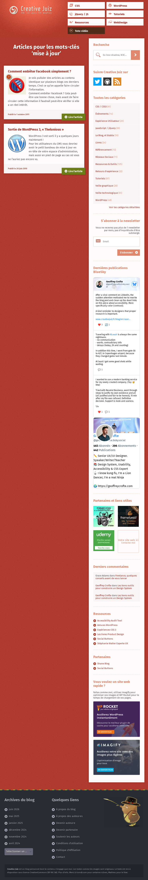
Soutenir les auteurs (68, 836)
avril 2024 (14, 843)
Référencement (105, 149)
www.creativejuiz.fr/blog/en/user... (113, 319)
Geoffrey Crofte (103, 585)
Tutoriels (102, 178)
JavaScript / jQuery (107, 128)
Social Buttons (105, 638)
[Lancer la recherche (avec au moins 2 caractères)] (135, 55)
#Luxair (113, 334)
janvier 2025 (16, 823)
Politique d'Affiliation (68, 850)
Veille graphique (106, 185)
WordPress (103, 200)
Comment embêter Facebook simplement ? (39, 71)
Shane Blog (103, 663)
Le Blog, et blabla (106, 135)
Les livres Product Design (110, 634)
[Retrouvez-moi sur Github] (107, 82)
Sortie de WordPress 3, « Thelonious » (36, 129)
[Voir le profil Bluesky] (135, 284)
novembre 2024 (17, 836)
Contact (60, 857)
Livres (100, 142)
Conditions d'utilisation (69, 843)
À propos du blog (65, 809)
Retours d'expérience (108, 171)
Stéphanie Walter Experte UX (112, 643)
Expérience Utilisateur (109, 121)
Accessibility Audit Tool (109, 620)
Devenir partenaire (67, 829)
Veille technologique (108, 193)
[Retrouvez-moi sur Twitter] (97, 82)
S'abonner (127, 252)
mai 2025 (14, 816)
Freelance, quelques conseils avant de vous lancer (116, 577)
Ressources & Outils (108, 164)
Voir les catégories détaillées (124, 207)
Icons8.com (81, 872)
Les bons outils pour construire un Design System (114, 587)
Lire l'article (75, 117)
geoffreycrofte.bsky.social (109, 440)
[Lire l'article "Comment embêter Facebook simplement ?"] (17, 85)
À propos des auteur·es (69, 816)
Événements (104, 113)
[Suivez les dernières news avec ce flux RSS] (117, 82)
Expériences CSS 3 (106, 629)
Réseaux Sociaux (106, 157)
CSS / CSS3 (103, 106)
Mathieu (112, 872)
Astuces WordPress (107, 625)
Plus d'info (63, 872)
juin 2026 (14, 809)
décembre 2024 (17, 829)
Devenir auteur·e (65, 823)
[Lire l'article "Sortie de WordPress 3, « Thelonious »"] (17, 144)
